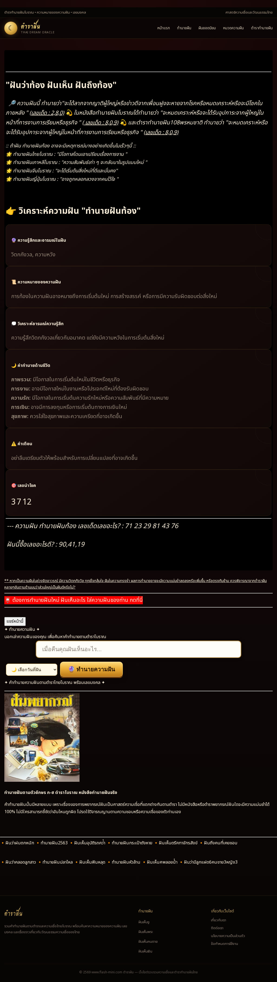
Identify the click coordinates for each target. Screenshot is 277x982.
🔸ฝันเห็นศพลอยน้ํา (160, 862)
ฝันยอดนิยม (207, 28)
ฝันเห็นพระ (145, 932)
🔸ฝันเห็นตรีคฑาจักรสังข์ (176, 843)
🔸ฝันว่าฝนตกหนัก (17, 843)
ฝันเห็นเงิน (145, 951)
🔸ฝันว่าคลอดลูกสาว (18, 862)
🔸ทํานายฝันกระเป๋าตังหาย (129, 843)
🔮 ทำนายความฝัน (91, 669)
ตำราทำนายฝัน (262, 28)
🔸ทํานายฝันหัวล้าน (123, 862)
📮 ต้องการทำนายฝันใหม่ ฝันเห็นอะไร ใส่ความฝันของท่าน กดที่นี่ (73, 600)
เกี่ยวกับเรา (218, 920)
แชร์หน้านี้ (15, 621)
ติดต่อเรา (217, 928)
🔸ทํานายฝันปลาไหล (55, 862)
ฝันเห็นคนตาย (148, 941)
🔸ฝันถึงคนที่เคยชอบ (218, 843)
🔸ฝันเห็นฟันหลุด (90, 862)
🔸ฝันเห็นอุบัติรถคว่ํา (87, 843)
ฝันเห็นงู (144, 922)
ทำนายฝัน (184, 28)
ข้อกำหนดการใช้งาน (224, 944)
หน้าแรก (163, 28)
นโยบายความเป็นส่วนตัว (228, 936)
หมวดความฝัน (233, 28)
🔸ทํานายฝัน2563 (52, 843)
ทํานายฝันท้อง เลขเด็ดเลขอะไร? (80, 526)
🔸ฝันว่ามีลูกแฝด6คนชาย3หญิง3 (208, 862)
